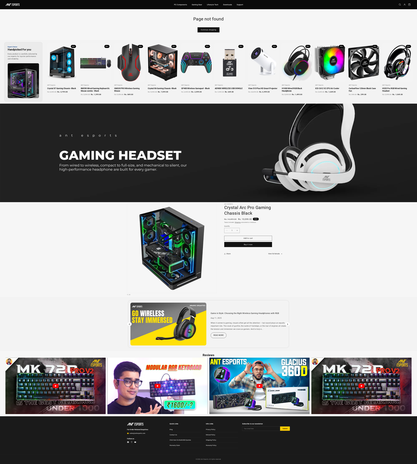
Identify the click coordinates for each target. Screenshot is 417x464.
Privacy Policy (210, 429)
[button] (409, 4)
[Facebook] (128, 442)
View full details (274, 254)
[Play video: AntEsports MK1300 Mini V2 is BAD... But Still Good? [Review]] (157, 386)
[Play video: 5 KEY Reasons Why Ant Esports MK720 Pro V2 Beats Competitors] (55, 386)
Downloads (227, 5)
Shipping (238, 222)
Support (240, 5)
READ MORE (218, 335)
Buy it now (248, 245)
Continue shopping (208, 30)
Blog (171, 429)
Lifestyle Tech (212, 5)
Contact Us (173, 435)
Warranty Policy (211, 445)
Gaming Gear (197, 5)
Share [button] (228, 254)
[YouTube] (135, 442)
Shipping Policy (211, 440)
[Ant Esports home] (12, 4)
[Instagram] (132, 442)
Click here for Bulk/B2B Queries (180, 440)
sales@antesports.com (137, 433)
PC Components (180, 5)
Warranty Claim (175, 445)
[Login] (404, 4)
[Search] (400, 4)
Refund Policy (210, 435)
